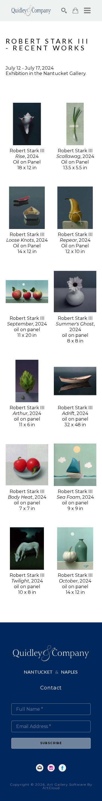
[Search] (64, 10)
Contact (51, 688)
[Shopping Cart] (75, 10)
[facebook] (62, 768)
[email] (39, 768)
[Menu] (87, 10)
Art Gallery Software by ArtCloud (67, 786)
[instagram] (51, 768)
